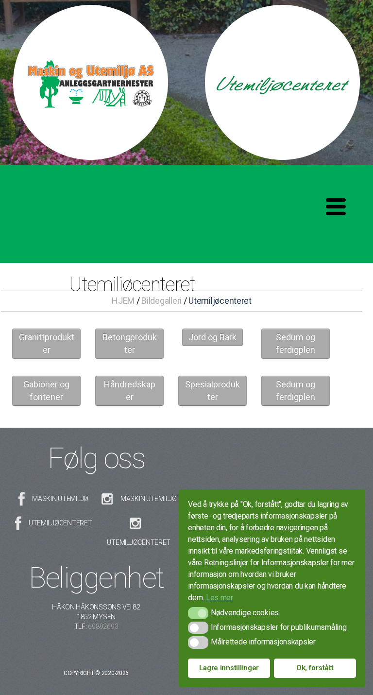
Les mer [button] (219, 597)
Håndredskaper (129, 390)
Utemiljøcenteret (60, 523)
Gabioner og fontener (46, 390)
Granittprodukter (46, 343)
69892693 (103, 626)
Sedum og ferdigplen (295, 343)
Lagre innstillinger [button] (229, 668)
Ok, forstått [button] (315, 668)
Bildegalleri (161, 300)
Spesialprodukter (212, 390)
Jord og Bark (212, 337)
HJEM (123, 300)
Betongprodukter (129, 343)
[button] (198, 613)
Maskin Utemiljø (60, 499)
